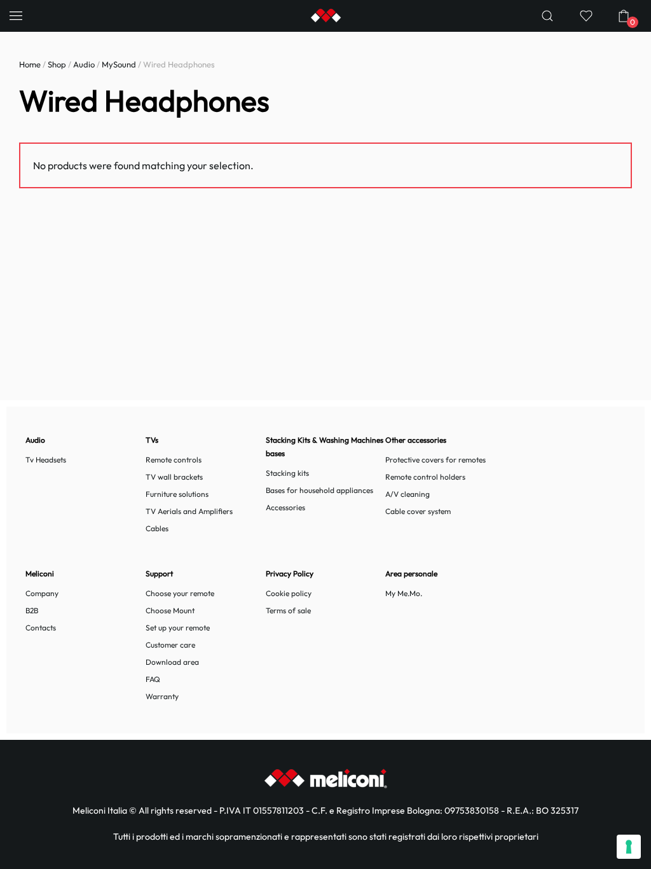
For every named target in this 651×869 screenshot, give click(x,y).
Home (30, 64)
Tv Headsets (45, 459)
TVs (152, 440)
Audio (84, 64)
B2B (31, 610)
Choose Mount (170, 610)
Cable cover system (418, 511)
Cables (157, 528)
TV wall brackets (174, 477)
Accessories (285, 507)
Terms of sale (288, 610)
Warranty (162, 696)
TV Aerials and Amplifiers (189, 511)
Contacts (40, 627)
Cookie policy (289, 593)
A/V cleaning (407, 494)
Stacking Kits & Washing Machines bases (324, 446)
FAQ (153, 679)
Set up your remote (178, 627)
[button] (16, 16)
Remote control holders (425, 477)
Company (41, 593)
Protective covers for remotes (435, 459)
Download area (172, 662)
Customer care (170, 645)
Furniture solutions (177, 494)
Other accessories (415, 440)
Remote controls (174, 459)
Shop (57, 64)
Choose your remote (180, 593)
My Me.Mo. (403, 593)
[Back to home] (325, 16)
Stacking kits (287, 473)
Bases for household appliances (319, 490)
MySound (119, 64)
